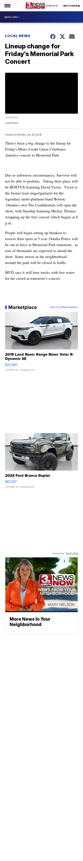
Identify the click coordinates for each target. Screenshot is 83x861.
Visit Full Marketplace (64, 307)
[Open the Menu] (7, 5)
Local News (17, 36)
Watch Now (70, 5)
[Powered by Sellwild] (72, 553)
